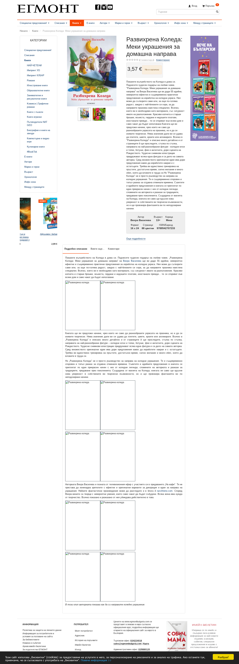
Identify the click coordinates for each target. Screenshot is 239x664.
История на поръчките (86, 640)
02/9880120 (144, 649)
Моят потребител (84, 631)
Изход (78, 649)
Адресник (79, 635)
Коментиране (163, 60)
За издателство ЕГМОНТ (35, 649)
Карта (146, 643)
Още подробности (135, 238)
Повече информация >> (96, 660)
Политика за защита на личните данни (42, 630)
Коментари (113, 248)
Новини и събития (32, 643)
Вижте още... (97, 248)
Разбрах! (223, 657)
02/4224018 (136, 640)
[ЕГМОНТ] (48, 8)
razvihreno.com (165, 491)
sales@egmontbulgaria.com (128, 643)
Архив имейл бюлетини (34, 646)
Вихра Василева (132, 261)
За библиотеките (31, 639)
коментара (146, 60)
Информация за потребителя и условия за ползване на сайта (38, 635)
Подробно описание (75, 248)
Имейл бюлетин (83, 645)
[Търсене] (217, 11)
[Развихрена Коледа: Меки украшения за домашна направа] (91, 71)
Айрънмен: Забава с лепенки (38, 234)
